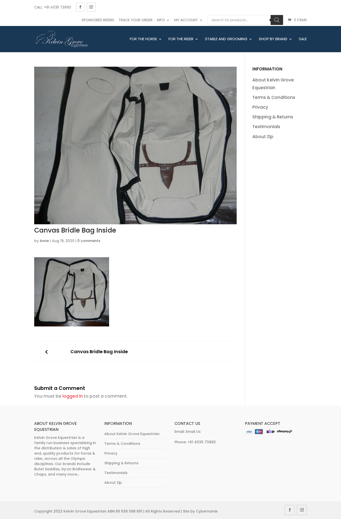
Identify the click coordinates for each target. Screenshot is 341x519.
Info (161, 19)
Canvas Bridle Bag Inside (99, 351)
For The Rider (181, 39)
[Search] (277, 20)
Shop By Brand (273, 39)
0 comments (88, 240)
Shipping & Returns (272, 117)
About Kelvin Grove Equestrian (132, 433)
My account (186, 19)
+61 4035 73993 (201, 442)
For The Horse (143, 39)
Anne (44, 240)
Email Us (193, 431)
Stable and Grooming (226, 39)
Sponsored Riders (98, 19)
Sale (303, 39)
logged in (72, 396)
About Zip (262, 137)
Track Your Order (136, 19)
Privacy (260, 107)
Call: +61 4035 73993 (52, 7)
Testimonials (266, 127)
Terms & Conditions (273, 97)
